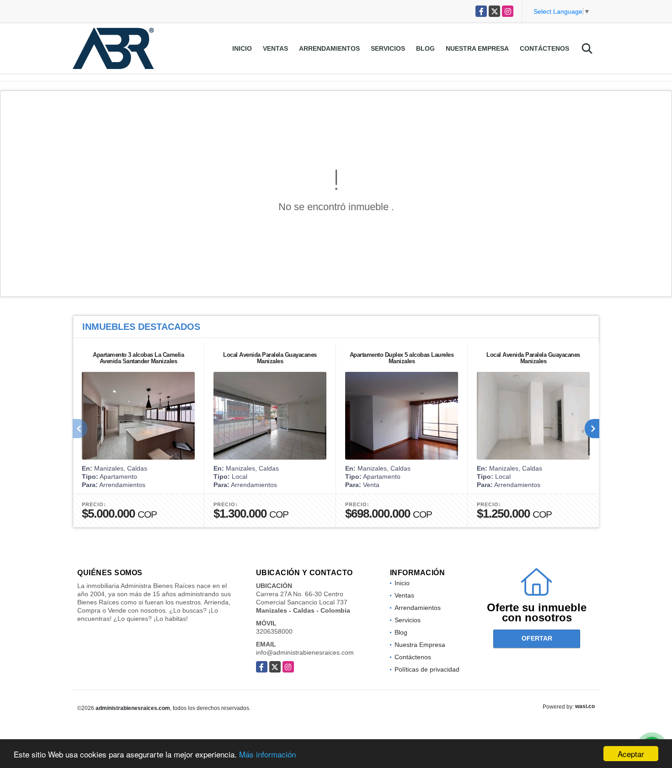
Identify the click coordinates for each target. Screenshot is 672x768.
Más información (267, 754)
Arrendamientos (329, 48)
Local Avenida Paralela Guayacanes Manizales (270, 358)
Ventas (275, 48)
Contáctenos (544, 48)
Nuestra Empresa (477, 48)
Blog (425, 48)
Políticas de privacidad (427, 669)
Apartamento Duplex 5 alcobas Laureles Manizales (402, 358)
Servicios (388, 48)
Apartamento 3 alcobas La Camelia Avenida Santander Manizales (138, 358)
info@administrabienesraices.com (305, 652)
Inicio (242, 48)
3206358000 (274, 631)
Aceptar (631, 753)
